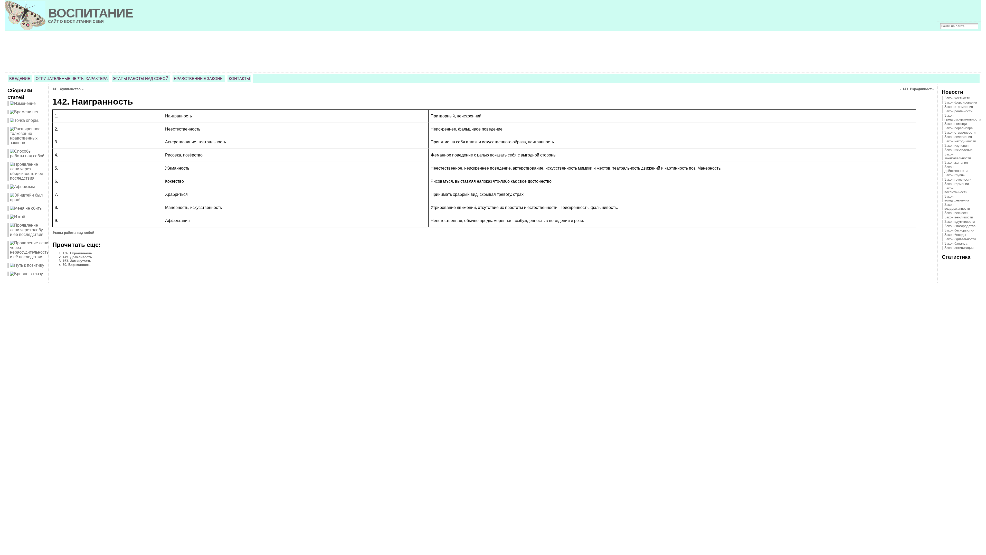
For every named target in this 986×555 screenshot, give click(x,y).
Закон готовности (957, 179)
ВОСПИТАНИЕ (90, 13)
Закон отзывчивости (959, 132)
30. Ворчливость (76, 265)
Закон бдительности (960, 239)
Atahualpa (511, 291)
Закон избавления (958, 150)
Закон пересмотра (958, 128)
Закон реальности (958, 111)
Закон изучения (956, 145)
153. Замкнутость (77, 261)
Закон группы (954, 175)
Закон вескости (956, 213)
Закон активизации (958, 248)
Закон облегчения (958, 137)
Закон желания (956, 162)
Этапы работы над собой (73, 233)
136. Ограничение (77, 253)
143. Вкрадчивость (918, 89)
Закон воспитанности (955, 190)
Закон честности (957, 98)
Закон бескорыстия (959, 230)
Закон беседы (955, 235)
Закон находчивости (960, 141)
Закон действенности (956, 169)
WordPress (493, 291)
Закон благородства (959, 226)
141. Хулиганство (66, 89)
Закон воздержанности (957, 206)
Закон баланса (955, 243)
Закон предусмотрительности (962, 117)
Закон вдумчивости (959, 222)
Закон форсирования (960, 102)
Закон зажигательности (957, 156)
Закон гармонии (956, 184)
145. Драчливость (77, 257)
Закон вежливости (958, 217)
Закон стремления (958, 107)
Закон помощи (955, 124)
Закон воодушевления (956, 198)
